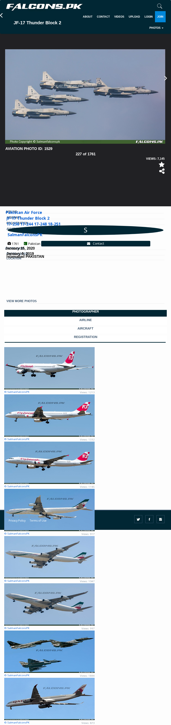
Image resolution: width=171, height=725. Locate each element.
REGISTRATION (85, 337)
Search (139, 41)
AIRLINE (85, 320)
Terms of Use (38, 520)
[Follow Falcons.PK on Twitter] (138, 519)
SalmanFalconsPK (25, 234)
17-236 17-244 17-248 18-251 (33, 224)
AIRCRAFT (85, 328)
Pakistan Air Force (24, 212)
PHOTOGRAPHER (85, 311)
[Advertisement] (86, 188)
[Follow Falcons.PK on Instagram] (161, 519)
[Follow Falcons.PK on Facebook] (149, 519)
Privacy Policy (17, 520)
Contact (97, 243)
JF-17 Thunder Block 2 (27, 218)
